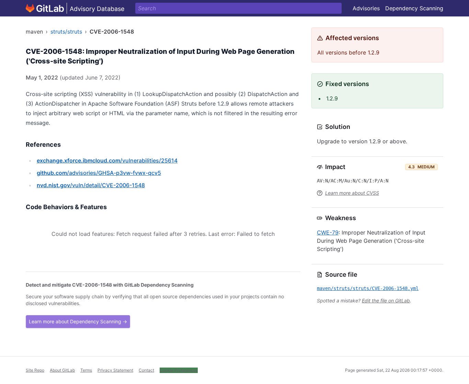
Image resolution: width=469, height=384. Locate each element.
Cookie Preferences (179, 370)
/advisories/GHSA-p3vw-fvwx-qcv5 (99, 172)
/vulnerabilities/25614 (107, 160)
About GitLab (62, 370)
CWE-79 (328, 232)
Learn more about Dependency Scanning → (78, 321)
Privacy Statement (115, 370)
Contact (146, 370)
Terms (86, 370)
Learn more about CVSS (352, 193)
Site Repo (35, 370)
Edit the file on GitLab (386, 300)
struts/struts (66, 31)
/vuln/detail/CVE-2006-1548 (91, 185)
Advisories (366, 8)
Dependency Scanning (414, 8)
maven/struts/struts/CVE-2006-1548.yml (368, 288)
